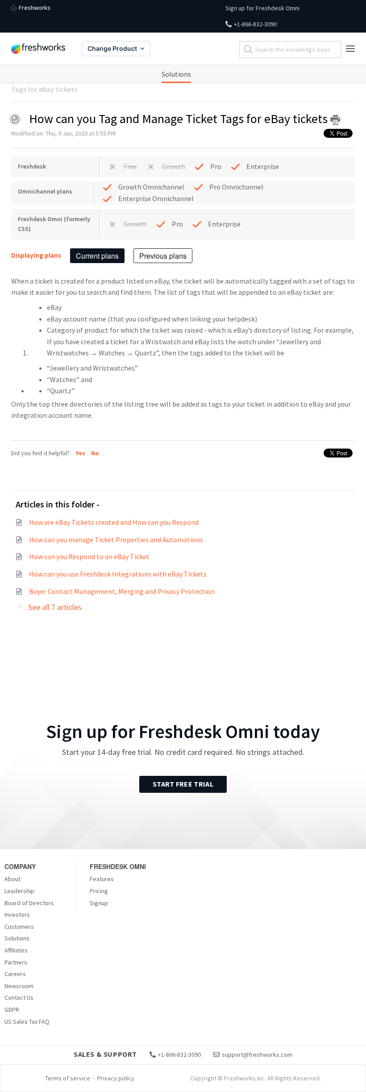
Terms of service (67, 1078)
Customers (19, 927)
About (12, 879)
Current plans (97, 256)
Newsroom (18, 986)
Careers (15, 974)
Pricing (99, 891)
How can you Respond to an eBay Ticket (89, 556)
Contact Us (18, 997)
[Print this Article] (335, 120)
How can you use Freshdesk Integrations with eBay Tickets (118, 573)
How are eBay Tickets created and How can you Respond (114, 522)
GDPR (11, 1009)
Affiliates (16, 950)
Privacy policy (115, 1078)
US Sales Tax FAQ (27, 1022)
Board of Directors (29, 903)
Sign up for (262, 8)
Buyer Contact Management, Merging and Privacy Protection (122, 591)
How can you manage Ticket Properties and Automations (116, 539)
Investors (17, 915)
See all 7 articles (55, 607)
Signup (99, 903)
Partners (15, 962)
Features (102, 879)
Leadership (19, 891)
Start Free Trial (183, 783)
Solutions (176, 74)
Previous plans (163, 256)
